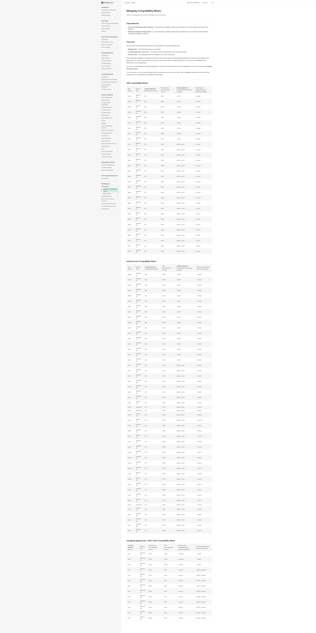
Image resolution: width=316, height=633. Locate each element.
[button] (109, 7)
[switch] (213, 3)
